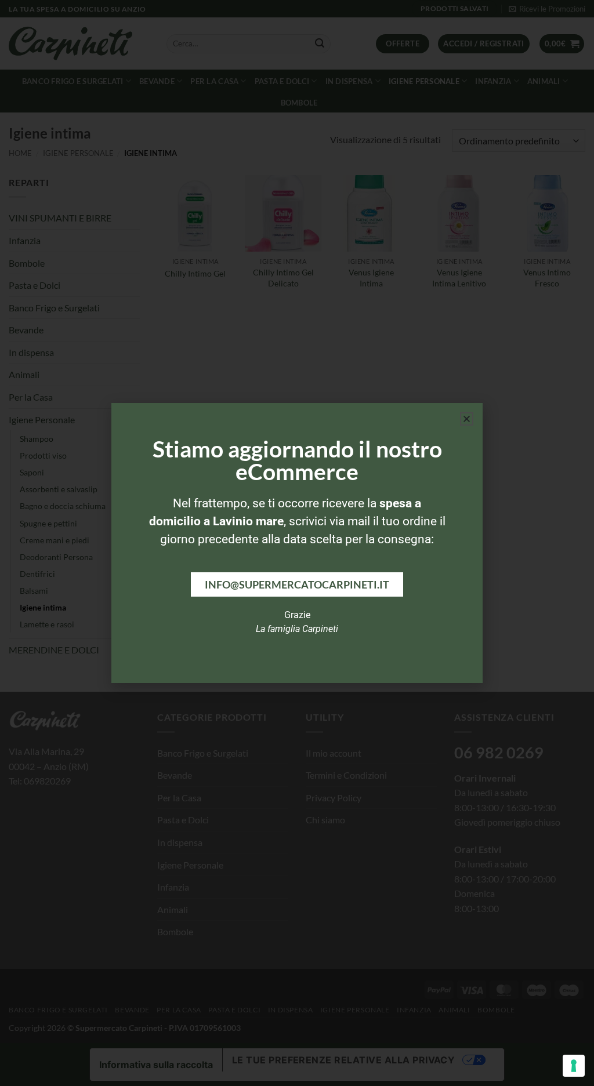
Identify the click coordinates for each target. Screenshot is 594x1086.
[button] (466, 419)
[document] (297, 543)
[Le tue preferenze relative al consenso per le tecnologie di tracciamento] (574, 1066)
